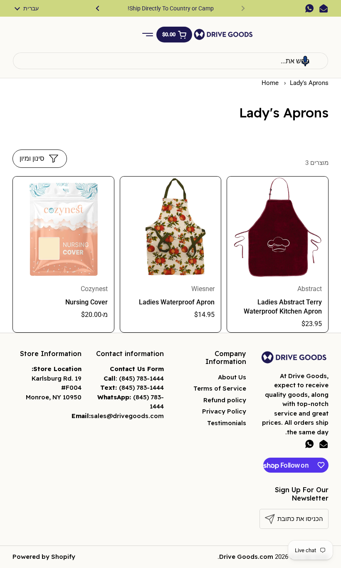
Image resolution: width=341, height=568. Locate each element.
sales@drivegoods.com (127, 416)
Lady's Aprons (309, 83)
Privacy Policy (224, 411)
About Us (232, 377)
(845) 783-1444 (141, 378)
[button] (174, 34)
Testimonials (226, 423)
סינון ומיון (32, 158)
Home (270, 83)
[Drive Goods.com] (223, 34)
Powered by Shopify (43, 557)
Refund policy (224, 400)
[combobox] (170, 60)
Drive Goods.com (246, 557)
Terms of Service (219, 388)
